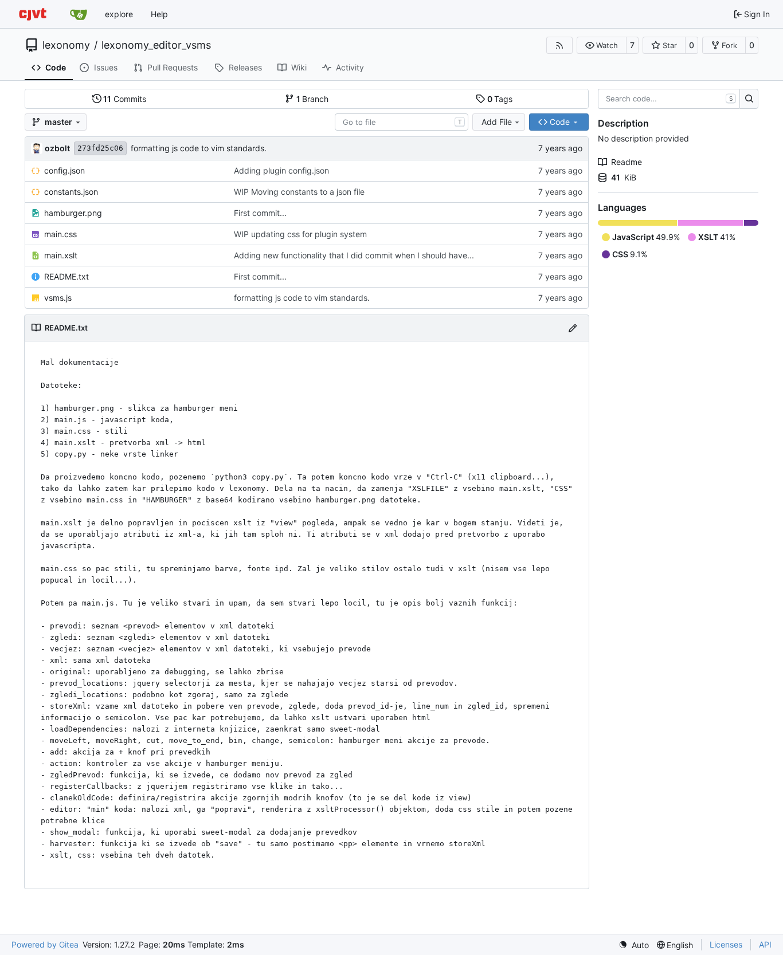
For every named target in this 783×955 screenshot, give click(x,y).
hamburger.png (73, 213)
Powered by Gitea (45, 944)
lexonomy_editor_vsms (156, 45)
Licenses (726, 944)
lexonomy (66, 45)
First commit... (260, 213)
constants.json (71, 191)
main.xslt (60, 255)
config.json (64, 170)
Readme (626, 162)
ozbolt (57, 148)
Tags (500, 99)
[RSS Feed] (559, 45)
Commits (124, 99)
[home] (33, 14)
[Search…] (748, 99)
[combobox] (401, 122)
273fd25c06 (100, 148)
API (765, 944)
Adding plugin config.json (281, 170)
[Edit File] (572, 328)
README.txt (66, 276)
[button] (602, 45)
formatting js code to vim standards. (199, 148)
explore (119, 14)
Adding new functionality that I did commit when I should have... (354, 255)
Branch (312, 99)
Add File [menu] (496, 122)
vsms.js (58, 297)
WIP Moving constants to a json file (299, 191)
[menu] (633, 945)
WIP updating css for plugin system (300, 234)
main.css (60, 234)
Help (159, 14)
